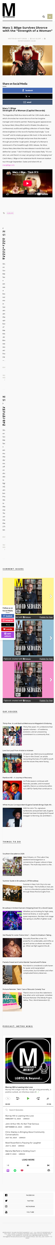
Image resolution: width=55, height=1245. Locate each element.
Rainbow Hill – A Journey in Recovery (17, 778)
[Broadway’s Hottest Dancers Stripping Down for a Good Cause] (12, 920)
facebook (29, 90)
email (29, 102)
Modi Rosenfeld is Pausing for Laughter (23, 1143)
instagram (9, 620)
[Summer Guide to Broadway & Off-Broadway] (12, 893)
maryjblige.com (8, 165)
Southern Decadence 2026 (13, 854)
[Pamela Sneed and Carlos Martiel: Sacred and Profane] (12, 974)
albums (10, 213)
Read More (5, 376)
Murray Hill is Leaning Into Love (19, 1116)
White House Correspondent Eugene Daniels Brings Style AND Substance (28, 805)
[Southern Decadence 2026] (12, 866)
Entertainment (24, 41)
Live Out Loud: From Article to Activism (18, 751)
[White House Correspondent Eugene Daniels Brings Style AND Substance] (12, 817)
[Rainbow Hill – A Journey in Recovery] (12, 790)
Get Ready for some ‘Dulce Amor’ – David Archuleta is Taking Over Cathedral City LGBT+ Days (27, 935)
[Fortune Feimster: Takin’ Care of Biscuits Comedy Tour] (12, 1001)
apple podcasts (7, 634)
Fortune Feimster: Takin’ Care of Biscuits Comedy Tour (24, 989)
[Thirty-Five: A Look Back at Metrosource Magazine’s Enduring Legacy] (12, 736)
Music (33, 41)
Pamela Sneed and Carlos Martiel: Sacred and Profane (24, 962)
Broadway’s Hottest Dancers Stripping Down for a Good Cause (28, 908)
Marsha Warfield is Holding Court (20, 1151)
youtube (9, 629)
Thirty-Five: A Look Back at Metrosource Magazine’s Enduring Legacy (27, 723)
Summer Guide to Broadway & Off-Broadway (20, 881)
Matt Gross (22, 39)
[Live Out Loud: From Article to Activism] (12, 763)
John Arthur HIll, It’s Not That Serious (22, 1124)
